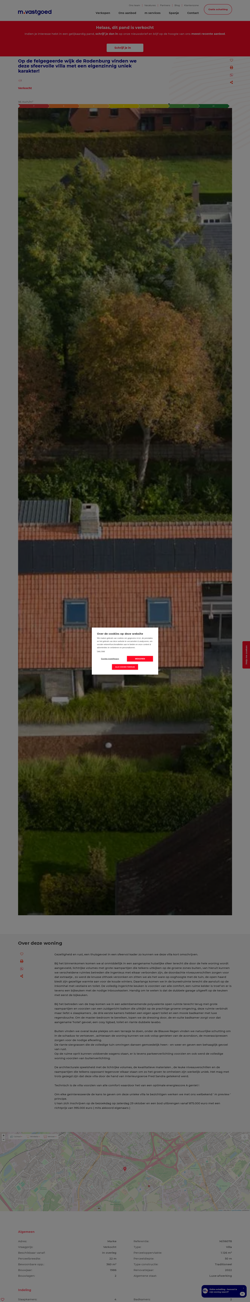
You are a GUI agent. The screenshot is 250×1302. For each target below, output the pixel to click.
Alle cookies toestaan (125, 667)
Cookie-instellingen (110, 659)
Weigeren (140, 659)
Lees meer (101, 651)
